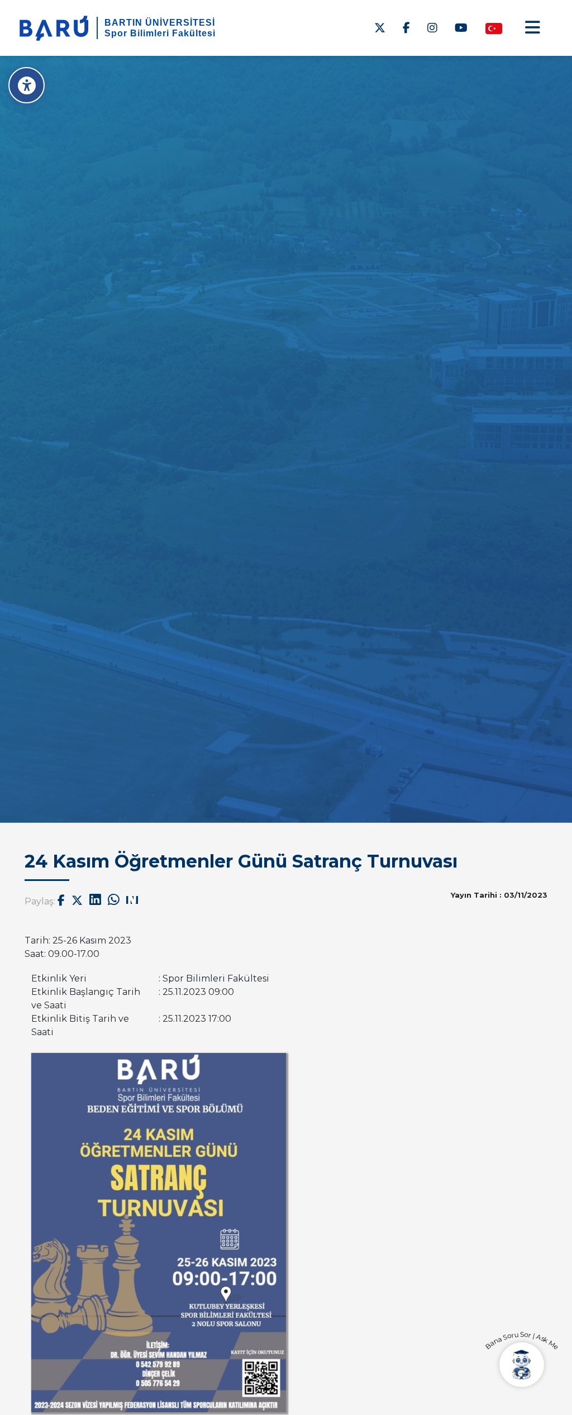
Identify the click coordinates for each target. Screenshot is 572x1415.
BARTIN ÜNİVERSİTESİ (159, 22)
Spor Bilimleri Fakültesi (160, 33)
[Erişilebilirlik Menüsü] (26, 85)
